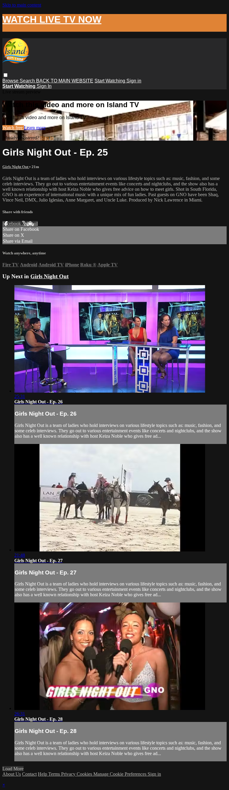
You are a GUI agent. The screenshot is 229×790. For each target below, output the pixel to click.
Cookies (85, 774)
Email (32, 223)
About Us (11, 774)
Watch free (13, 127)
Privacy (69, 774)
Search (28, 80)
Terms (54, 774)
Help (43, 774)
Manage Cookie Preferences (120, 774)
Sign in (133, 80)
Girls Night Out (15, 167)
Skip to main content (21, 4)
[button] (5, 75)
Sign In (44, 86)
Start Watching (110, 80)
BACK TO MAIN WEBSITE (64, 80)
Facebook (12, 223)
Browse (11, 80)
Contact (29, 774)
